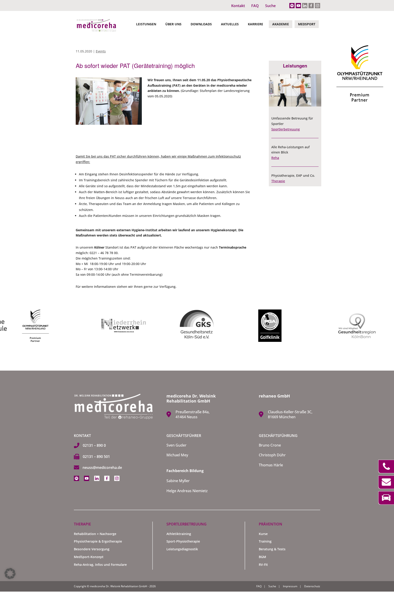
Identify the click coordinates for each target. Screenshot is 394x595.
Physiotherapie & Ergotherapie (98, 541)
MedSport (306, 24)
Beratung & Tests (272, 549)
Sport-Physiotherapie (183, 541)
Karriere (255, 24)
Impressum (290, 586)
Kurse (263, 534)
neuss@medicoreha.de (102, 467)
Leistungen (146, 24)
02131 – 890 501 (96, 456)
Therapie (278, 181)
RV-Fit (263, 564)
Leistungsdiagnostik (182, 549)
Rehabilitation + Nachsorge (95, 534)
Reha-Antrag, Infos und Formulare (100, 564)
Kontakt (238, 5)
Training (265, 541)
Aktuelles (230, 24)
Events (101, 51)
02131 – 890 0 (94, 445)
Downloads (201, 24)
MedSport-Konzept (89, 557)
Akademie (280, 24)
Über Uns (173, 24)
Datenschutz (312, 586)
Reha (275, 158)
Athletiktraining (178, 534)
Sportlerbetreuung (285, 129)
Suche (270, 5)
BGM (262, 557)
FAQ (255, 5)
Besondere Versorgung (91, 549)
